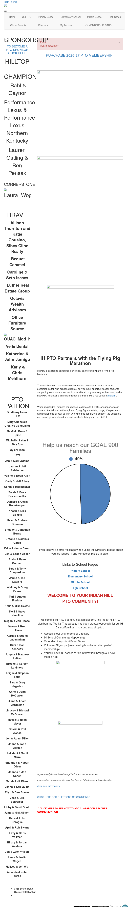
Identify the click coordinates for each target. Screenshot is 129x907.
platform (112, 395)
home (14, 1)
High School (115, 16)
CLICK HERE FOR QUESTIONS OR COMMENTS (63, 797)
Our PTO (26, 16)
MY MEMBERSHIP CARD (98, 25)
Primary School (46, 16)
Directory (43, 25)
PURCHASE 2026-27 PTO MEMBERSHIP (80, 55)
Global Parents (18, 25)
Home (12, 16)
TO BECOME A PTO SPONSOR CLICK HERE (17, 49)
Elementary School (71, 16)
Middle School (94, 16)
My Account (66, 25)
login (6, 1)
